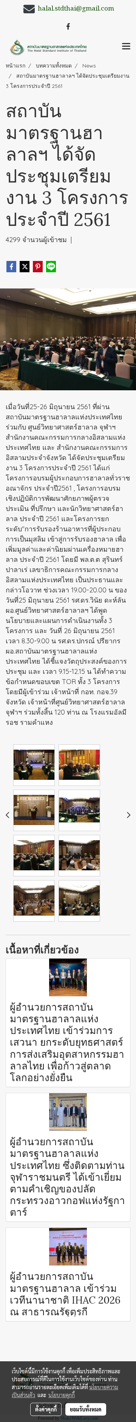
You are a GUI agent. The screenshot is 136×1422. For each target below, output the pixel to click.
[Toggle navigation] (126, 47)
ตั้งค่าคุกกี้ (46, 1409)
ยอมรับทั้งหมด (86, 1409)
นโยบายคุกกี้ (61, 1394)
